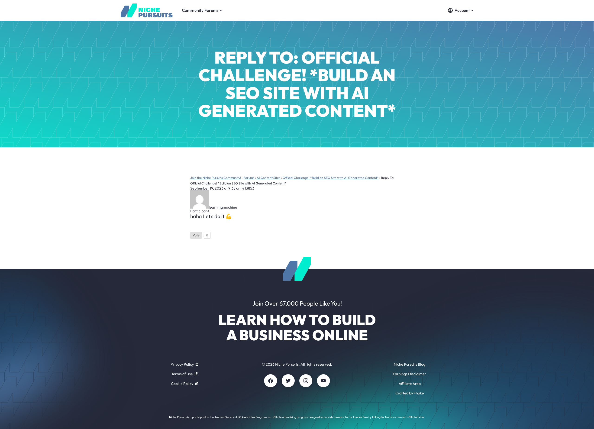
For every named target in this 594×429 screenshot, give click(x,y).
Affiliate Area (410, 383)
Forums (248, 178)
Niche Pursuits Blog (409, 364)
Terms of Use (182, 373)
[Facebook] (270, 380)
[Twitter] (288, 380)
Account (462, 10)
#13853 (248, 188)
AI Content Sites (268, 178)
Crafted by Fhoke (409, 393)
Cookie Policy (182, 383)
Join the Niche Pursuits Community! (215, 178)
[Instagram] (305, 380)
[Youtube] (323, 380)
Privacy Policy (182, 364)
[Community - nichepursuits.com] (147, 10)
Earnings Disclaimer (409, 373)
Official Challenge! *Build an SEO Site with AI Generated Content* (331, 178)
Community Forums (200, 10)
